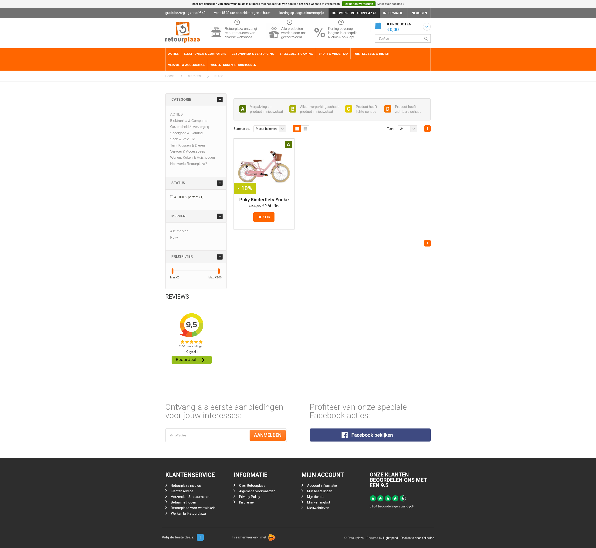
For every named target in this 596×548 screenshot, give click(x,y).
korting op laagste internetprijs (301, 13)
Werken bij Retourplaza (188, 513)
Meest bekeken (266, 128)
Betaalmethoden (183, 502)
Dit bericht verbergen (359, 4)
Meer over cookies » (390, 4)
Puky (174, 237)
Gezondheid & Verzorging (252, 53)
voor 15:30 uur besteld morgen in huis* (242, 13)
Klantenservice (182, 491)
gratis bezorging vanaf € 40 (185, 13)
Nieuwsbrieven (318, 508)
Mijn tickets (315, 497)
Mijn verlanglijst (318, 502)
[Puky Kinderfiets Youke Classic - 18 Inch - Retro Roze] (264, 167)
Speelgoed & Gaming (296, 53)
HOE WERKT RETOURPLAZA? (354, 13)
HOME (169, 76)
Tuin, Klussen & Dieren (371, 53)
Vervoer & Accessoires (186, 65)
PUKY (218, 76)
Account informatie (322, 485)
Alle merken (179, 231)
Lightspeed (390, 538)
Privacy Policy (249, 497)
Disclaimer (247, 502)
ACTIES (173, 53)
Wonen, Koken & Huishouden (233, 65)
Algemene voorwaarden (257, 491)
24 (401, 128)
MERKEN (194, 76)
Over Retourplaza (252, 485)
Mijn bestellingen (319, 491)
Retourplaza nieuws (186, 485)
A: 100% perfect (188, 197)
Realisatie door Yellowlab (417, 538)
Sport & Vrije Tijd (333, 53)
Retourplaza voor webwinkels (193, 508)
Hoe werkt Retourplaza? (188, 164)
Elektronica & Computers (205, 53)
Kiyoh (410, 506)
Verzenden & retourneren (190, 497)
